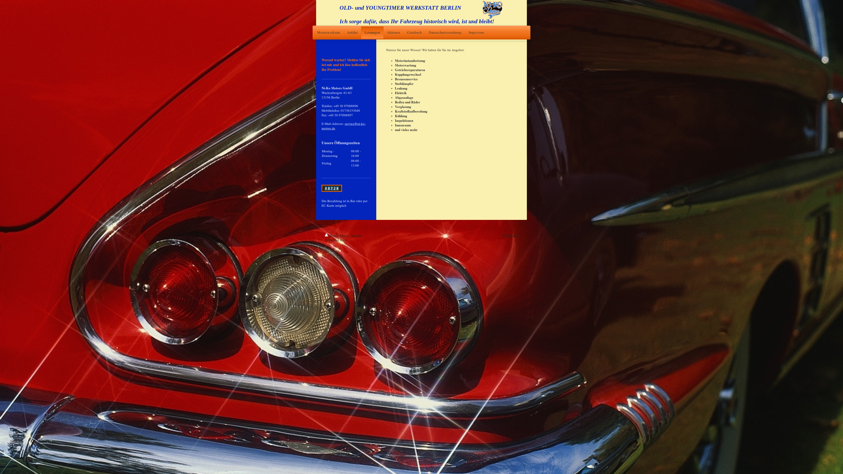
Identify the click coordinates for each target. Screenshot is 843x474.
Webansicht (510, 235)
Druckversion (339, 235)
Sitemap (356, 235)
